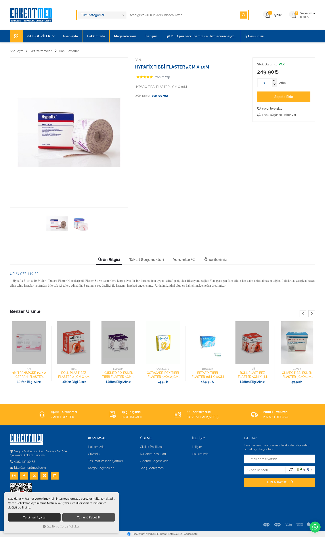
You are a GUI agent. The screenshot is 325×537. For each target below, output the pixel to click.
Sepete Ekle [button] (283, 97)
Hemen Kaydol (278, 482)
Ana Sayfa (70, 36)
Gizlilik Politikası (151, 447)
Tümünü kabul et (88, 517)
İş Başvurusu (254, 36)
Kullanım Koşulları (153, 454)
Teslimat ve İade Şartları (105, 461)
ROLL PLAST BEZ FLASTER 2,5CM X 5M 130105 (73, 375)
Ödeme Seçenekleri (154, 461)
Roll (73, 368)
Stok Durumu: (267, 64)
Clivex (297, 368)
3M (29, 368)
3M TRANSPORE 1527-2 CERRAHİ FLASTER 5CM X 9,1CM (29, 375)
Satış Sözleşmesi (152, 468)
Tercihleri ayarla (34, 517)
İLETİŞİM (198, 438)
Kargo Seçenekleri (101, 468)
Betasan (207, 368)
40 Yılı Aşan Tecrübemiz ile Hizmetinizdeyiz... (201, 36)
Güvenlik (94, 454)
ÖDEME (146, 438)
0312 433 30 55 (24, 461)
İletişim (151, 36)
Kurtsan (118, 368)
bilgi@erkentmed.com (30, 467)
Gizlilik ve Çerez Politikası (63, 526)
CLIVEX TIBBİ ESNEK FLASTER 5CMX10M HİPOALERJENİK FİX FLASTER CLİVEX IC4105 (297, 375)
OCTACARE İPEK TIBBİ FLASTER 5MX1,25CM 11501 (163, 375)
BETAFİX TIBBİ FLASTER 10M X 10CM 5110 (208, 375)
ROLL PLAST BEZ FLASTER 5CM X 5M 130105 (252, 375)
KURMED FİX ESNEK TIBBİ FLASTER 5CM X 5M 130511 (118, 375)
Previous (303, 313)
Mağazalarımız (125, 36)
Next (311, 313)
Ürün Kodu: (142, 95)
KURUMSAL (97, 438)
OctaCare (163, 368)
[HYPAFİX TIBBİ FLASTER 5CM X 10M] (69, 132)
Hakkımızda (96, 36)
